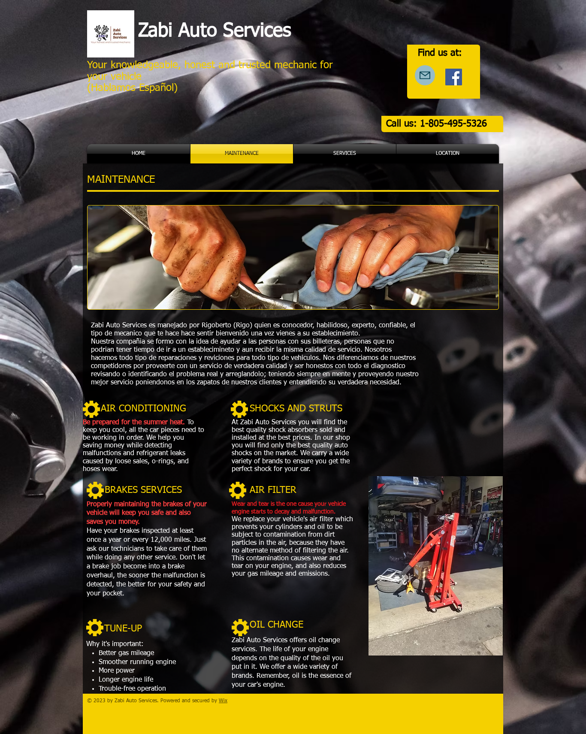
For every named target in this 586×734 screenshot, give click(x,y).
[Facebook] (453, 77)
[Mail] (425, 75)
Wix (223, 701)
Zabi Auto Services (214, 31)
